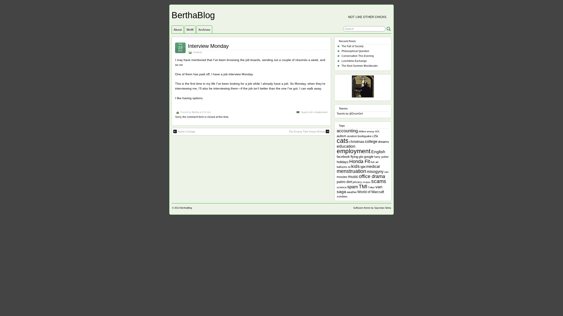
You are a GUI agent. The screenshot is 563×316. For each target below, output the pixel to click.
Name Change (186, 131)
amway (370, 131)
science (342, 187)
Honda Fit (359, 161)
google (368, 156)
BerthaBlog (193, 15)
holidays (343, 162)
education (346, 146)
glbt (361, 156)
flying (354, 156)
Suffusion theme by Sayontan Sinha (372, 207)
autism (341, 136)
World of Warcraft (370, 192)
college (371, 141)
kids (355, 166)
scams (378, 181)
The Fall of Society (353, 46)
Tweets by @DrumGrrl (350, 113)
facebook (343, 156)
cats (343, 140)
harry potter (381, 156)
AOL (377, 131)
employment (320, 112)
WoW (190, 29)
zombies (342, 196)
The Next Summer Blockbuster (360, 65)
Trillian (371, 187)
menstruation (351, 171)
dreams (383, 142)
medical (373, 166)
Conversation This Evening (358, 55)
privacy (357, 182)
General (197, 52)
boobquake (364, 136)
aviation (352, 136)
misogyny (375, 171)
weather (352, 192)
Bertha (195, 112)
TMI (363, 186)
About (178, 29)
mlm (386, 172)
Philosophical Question (355, 51)
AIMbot (362, 131)
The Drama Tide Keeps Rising (307, 131)
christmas (356, 142)
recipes (367, 182)
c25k (375, 136)
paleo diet (344, 182)
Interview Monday (208, 46)
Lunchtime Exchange (354, 61)
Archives (204, 29)
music (353, 176)
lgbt (363, 167)
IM (349, 167)
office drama (372, 176)
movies (342, 177)
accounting (347, 130)
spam (352, 186)
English (378, 151)
